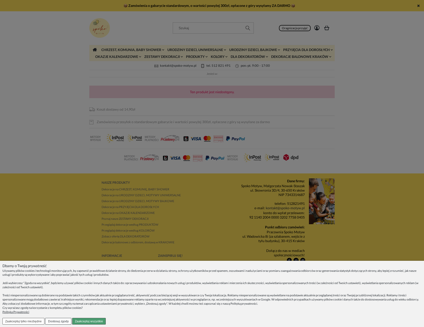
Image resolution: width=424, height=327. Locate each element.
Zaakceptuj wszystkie (89, 321)
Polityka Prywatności (15, 312)
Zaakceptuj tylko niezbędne (23, 321)
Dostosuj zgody (58, 321)
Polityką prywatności (243, 303)
